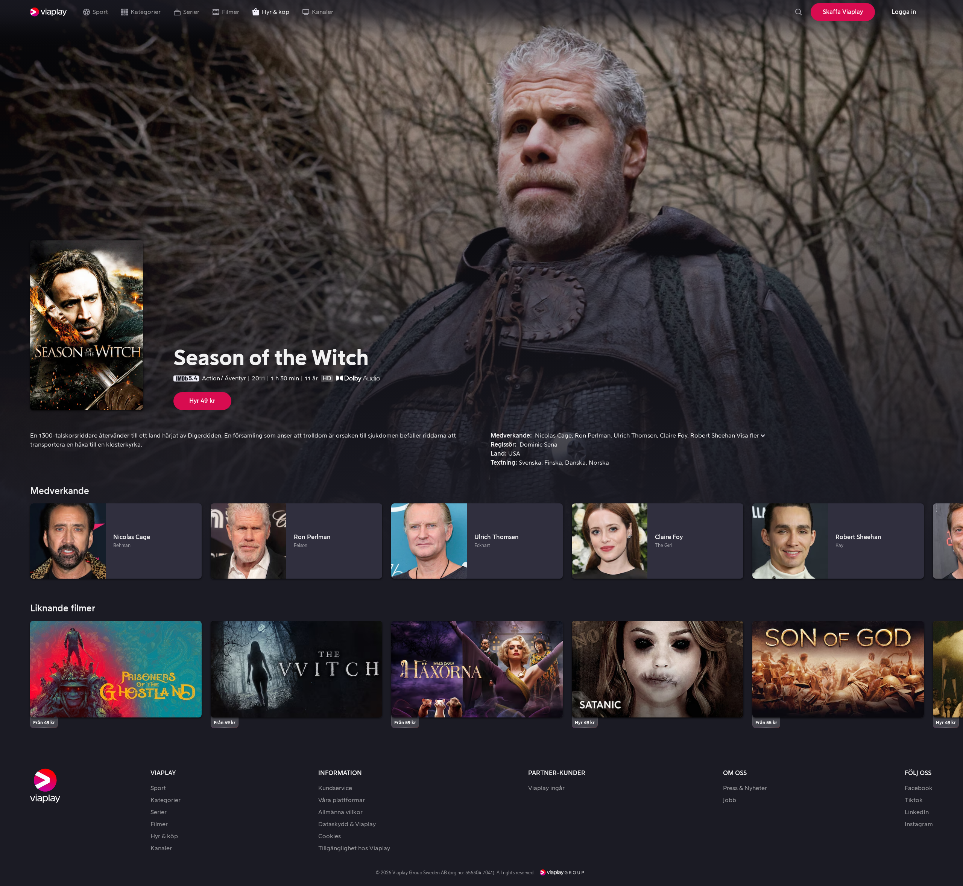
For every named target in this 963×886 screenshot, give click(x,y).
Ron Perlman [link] (593, 436)
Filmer (230, 12)
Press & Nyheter (745, 788)
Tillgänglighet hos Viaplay (354, 848)
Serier (191, 12)
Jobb (729, 800)
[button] (750, 436)
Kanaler (322, 12)
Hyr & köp (275, 12)
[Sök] (799, 12)
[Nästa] (948, 541)
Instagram (919, 824)
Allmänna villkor (340, 812)
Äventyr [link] (235, 378)
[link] (48, 12)
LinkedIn (917, 812)
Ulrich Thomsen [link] (635, 436)
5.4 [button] (192, 378)
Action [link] (211, 378)
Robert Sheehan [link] (712, 436)
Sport (100, 12)
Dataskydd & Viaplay (347, 824)
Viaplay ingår (546, 788)
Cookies (329, 836)
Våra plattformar (341, 800)
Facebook (919, 788)
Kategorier (146, 12)
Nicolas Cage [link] (553, 436)
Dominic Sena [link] (538, 445)
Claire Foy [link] (673, 436)
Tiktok (914, 800)
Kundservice (335, 788)
